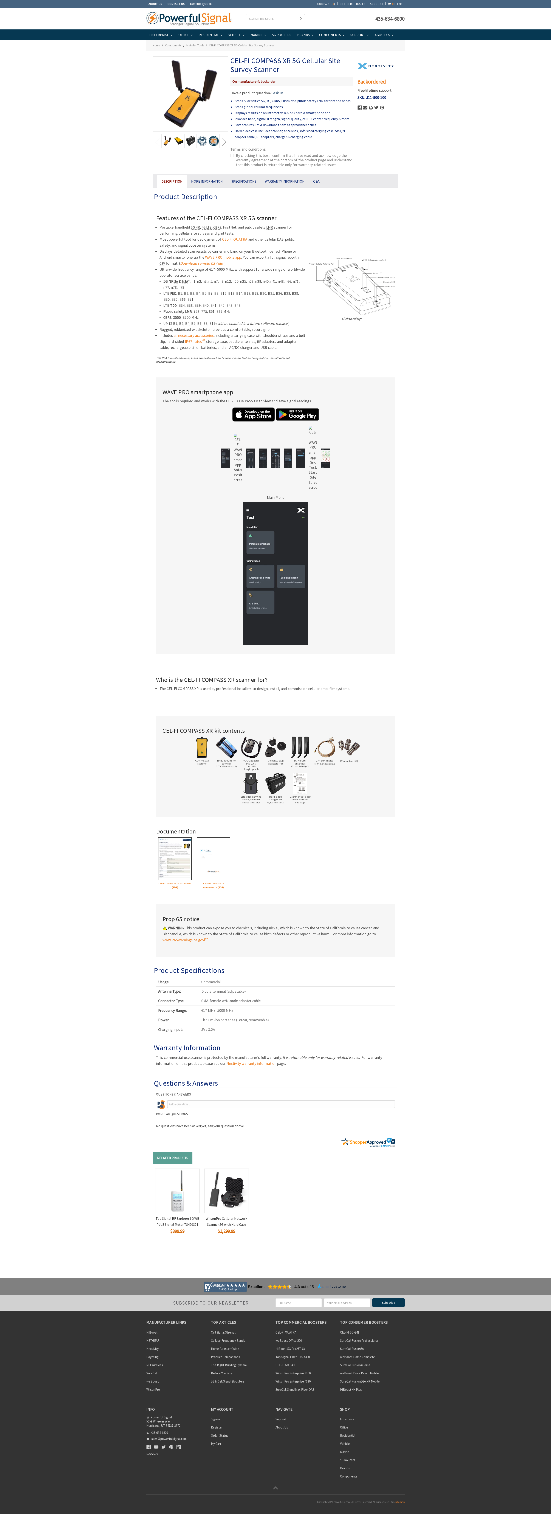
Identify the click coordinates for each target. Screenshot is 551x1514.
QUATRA (234, 239)
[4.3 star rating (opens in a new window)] (279, 1287)
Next (224, 141)
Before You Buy (221, 1373)
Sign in (215, 1419)
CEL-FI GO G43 (285, 1365)
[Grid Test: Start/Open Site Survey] (313, 458)
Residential (209, 35)
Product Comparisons (225, 1357)
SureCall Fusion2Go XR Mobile (360, 1381)
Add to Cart (168, 1239)
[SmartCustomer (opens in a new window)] (332, 1286)
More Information (207, 181)
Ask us (278, 92)
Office (184, 35)
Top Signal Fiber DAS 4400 (293, 1357)
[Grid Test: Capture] (325, 458)
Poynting (152, 1357)
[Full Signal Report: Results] (275, 458)
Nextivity (152, 1349)
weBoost (152, 1381)
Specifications (243, 181)
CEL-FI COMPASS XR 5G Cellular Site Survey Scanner (241, 45)
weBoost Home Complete (357, 1357)
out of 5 (304, 1287)
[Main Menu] (225, 458)
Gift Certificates (352, 4)
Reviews (152, 1454)
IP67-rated (193, 341)
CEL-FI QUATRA (286, 1332)
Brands (303, 35)
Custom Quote (201, 4)
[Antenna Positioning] (238, 458)
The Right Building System (229, 1365)
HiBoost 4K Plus (351, 1389)
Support (358, 35)
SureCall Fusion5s (352, 1349)
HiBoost (152, 1332)
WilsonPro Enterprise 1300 (293, 1373)
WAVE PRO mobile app (223, 257)
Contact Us (176, 4)
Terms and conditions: (248, 149)
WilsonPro (153, 1389)
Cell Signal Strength (224, 1332)
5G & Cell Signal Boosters (228, 1381)
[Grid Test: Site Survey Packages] (300, 458)
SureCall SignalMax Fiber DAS (295, 1389)
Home (156, 45)
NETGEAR (152, 1340)
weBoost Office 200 (289, 1340)
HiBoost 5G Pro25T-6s (290, 1349)
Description (172, 181)
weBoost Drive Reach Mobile (359, 1373)
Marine (257, 35)
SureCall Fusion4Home (355, 1365)
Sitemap (400, 1501)
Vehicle (235, 35)
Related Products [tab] (172, 1158)
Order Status (219, 1435)
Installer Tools (195, 45)
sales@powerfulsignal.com (169, 1439)
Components (330, 35)
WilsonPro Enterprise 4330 (293, 1381)
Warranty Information (285, 181)
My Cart (216, 1444)
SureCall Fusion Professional (359, 1340)
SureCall (151, 1373)
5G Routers (281, 35)
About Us (155, 4)
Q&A (316, 181)
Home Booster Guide (225, 1349)
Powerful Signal (342, 1501)
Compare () (326, 4)
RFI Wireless (154, 1365)
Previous (157, 141)
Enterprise (159, 35)
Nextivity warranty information (251, 1063)
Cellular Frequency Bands (228, 1340)
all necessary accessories (194, 335)
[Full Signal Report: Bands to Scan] (250, 458)
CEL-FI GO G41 (349, 1332)
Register (217, 1427)
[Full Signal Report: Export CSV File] (288, 458)
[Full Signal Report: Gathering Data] (263, 458)
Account (376, 4)
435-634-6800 (390, 18)
